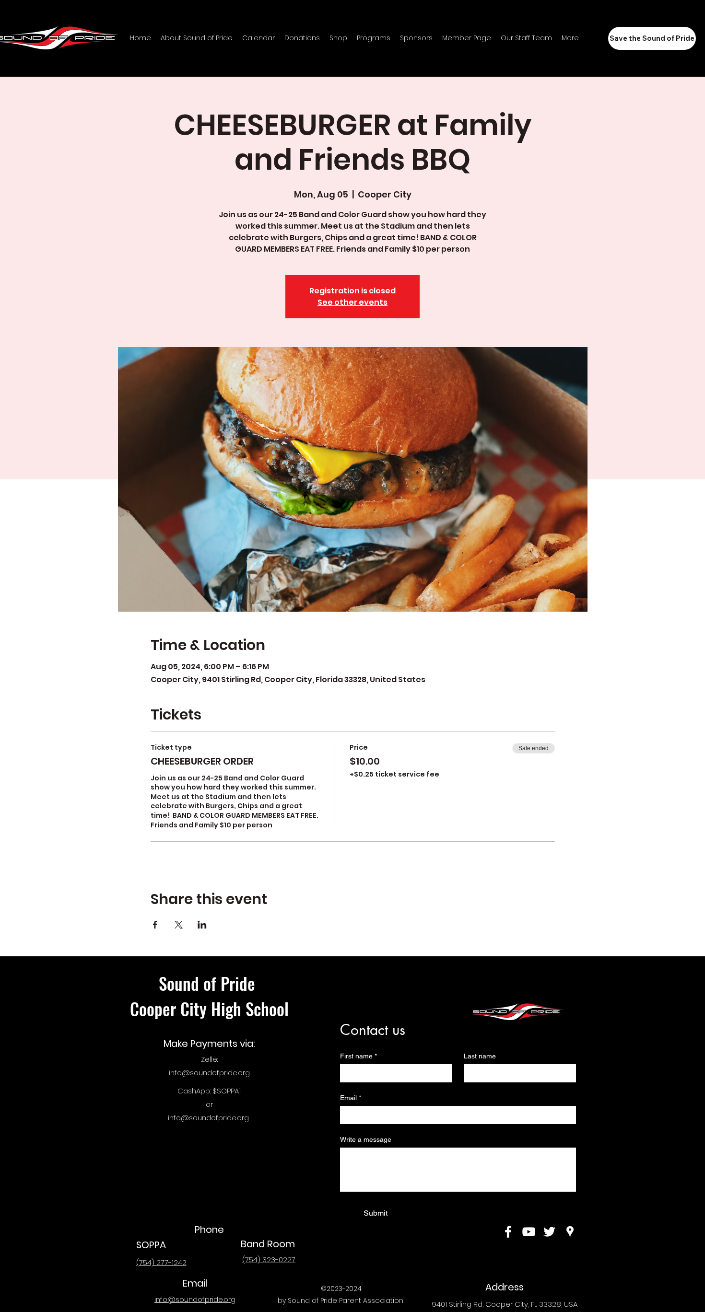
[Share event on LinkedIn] (202, 925)
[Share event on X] (178, 925)
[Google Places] (570, 1232)
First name (358, 1056)
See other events (352, 302)
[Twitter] (549, 1232)
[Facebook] (508, 1232)
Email (350, 1098)
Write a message (365, 1139)
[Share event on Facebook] (155, 925)
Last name (480, 1056)
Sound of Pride (209, 983)
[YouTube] (529, 1232)
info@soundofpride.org (209, 1073)
